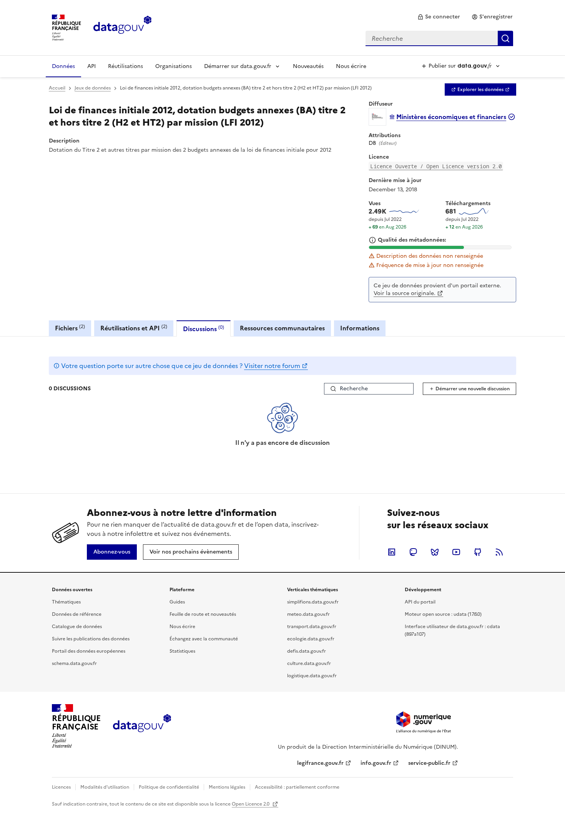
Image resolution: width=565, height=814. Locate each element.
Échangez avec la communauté (204, 638)
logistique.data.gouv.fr (312, 675)
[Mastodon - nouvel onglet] (413, 552)
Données (63, 66)
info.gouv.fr (376, 763)
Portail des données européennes (88, 651)
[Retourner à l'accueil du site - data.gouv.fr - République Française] (142, 726)
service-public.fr (429, 763)
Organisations (173, 66)
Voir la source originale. (404, 293)
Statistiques (182, 651)
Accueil (57, 88)
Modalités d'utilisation (104, 787)
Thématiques (66, 601)
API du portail (420, 601)
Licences (61, 787)
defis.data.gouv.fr (306, 651)
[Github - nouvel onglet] (477, 552)
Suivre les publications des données (91, 638)
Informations (359, 328)
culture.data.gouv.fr (309, 663)
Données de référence (76, 614)
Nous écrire (351, 66)
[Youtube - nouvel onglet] (456, 552)
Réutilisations (125, 66)
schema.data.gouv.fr (74, 663)
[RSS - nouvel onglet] (499, 552)
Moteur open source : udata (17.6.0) (443, 614)
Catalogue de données (77, 626)
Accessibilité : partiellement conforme (297, 787)
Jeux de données (93, 88)
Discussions (203, 328)
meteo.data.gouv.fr (308, 614)
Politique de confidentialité (169, 787)
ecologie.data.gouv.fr (310, 638)
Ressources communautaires (282, 328)
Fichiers (70, 328)
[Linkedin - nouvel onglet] (391, 552)
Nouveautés (308, 66)
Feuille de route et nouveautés (203, 614)
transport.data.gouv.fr (311, 626)
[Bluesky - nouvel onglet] (434, 552)
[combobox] (439, 38)
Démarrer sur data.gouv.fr (237, 66)
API (91, 66)
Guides (177, 601)
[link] (439, 17)
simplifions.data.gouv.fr (313, 601)
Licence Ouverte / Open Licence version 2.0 (436, 166)
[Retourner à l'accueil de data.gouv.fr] (122, 26)
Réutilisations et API (133, 328)
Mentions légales (227, 787)
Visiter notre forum (272, 365)
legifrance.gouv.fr (320, 763)
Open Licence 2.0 (251, 804)
